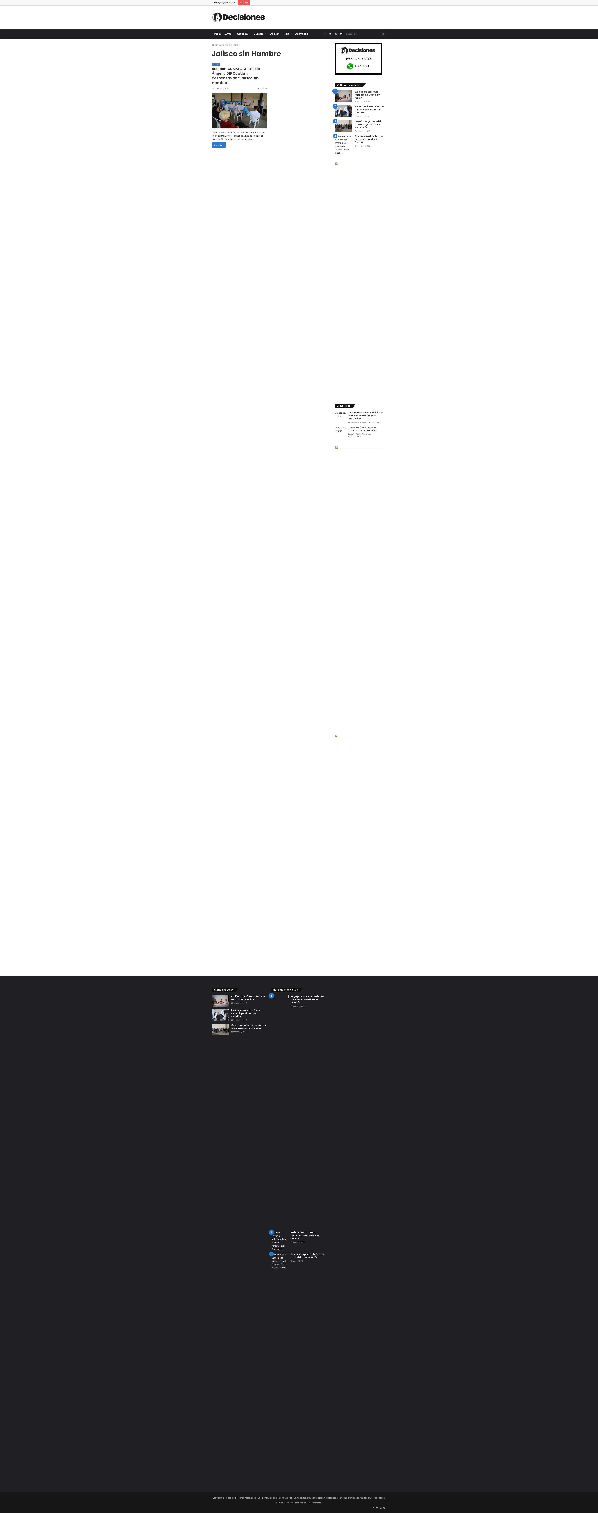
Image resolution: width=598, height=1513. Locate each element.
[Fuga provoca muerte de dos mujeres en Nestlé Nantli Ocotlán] (280, 1112)
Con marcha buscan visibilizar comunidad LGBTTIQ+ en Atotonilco (365, 415)
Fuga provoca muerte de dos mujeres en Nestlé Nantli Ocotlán (307, 999)
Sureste (259, 33)
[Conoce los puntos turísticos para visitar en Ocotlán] (280, 1370)
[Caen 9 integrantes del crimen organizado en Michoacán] (343, 126)
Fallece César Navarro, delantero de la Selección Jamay (305, 1235)
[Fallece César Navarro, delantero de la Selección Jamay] (280, 1241)
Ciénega (242, 33)
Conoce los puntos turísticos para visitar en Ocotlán (307, 1256)
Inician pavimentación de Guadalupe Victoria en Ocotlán (369, 109)
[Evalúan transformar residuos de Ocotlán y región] (343, 96)
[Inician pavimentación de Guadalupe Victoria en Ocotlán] (343, 111)
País (286, 33)
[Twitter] (330, 34)
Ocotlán (216, 64)
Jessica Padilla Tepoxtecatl (360, 434)
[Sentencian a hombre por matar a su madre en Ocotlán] (343, 144)
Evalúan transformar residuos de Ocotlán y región (367, 94)
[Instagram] (341, 34)
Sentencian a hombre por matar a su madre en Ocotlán (369, 139)
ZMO (228, 33)
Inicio (217, 33)
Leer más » (218, 145)
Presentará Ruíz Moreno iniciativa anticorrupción (362, 429)
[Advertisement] (329, 16)
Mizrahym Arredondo (357, 422)
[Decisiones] (239, 17)
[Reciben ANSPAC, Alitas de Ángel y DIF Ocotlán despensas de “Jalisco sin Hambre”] (239, 111)
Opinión (274, 33)
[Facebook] (325, 34)
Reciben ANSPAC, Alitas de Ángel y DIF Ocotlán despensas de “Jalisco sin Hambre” (236, 75)
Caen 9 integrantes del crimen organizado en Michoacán (368, 124)
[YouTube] (336, 34)
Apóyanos (301, 33)
